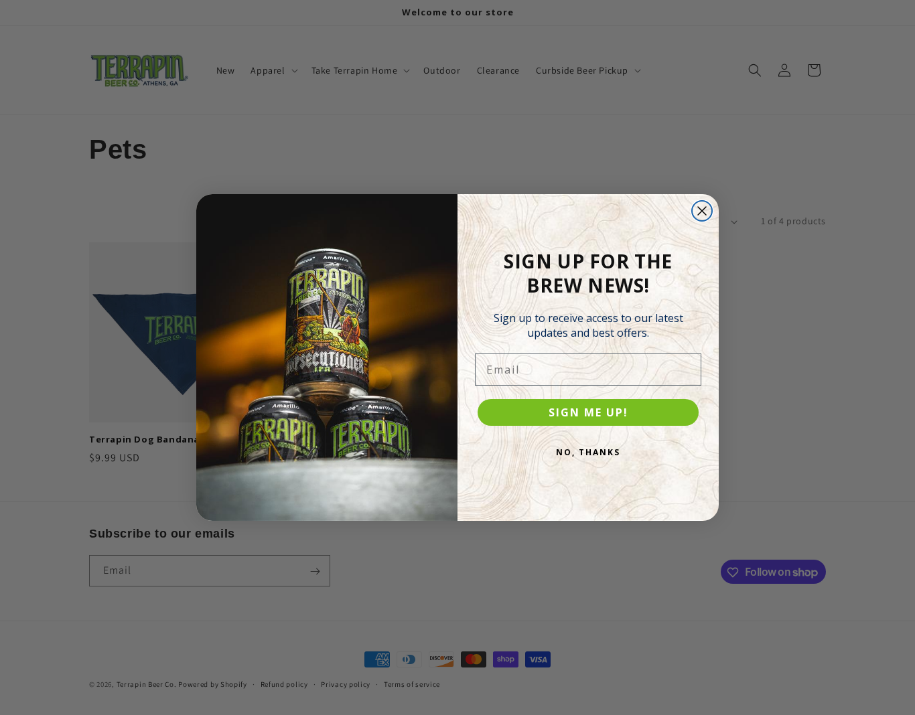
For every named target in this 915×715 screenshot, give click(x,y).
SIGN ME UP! (588, 412)
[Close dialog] (702, 211)
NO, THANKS (588, 452)
